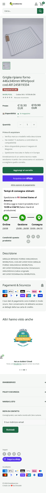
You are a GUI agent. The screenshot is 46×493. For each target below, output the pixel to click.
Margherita (18, 364)
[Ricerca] (40, 11)
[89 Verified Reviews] (23, 347)
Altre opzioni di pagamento (23, 185)
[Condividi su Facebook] (28, 236)
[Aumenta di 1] (34, 124)
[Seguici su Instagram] (14, 454)
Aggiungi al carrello (23, 170)
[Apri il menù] (4, 4)
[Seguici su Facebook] (4, 454)
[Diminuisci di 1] (20, 124)
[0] (41, 4)
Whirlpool (7, 94)
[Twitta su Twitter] (38, 236)
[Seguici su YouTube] (19, 454)
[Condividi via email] (28, 241)
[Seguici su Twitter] (9, 454)
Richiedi (10, 429)
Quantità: (7, 125)
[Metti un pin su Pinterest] (33, 236)
